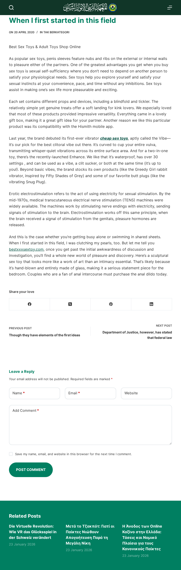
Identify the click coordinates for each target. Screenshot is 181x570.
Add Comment (25, 410)
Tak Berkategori (56, 32)
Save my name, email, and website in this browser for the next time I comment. (73, 454)
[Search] (11, 7)
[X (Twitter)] (70, 304)
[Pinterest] (111, 304)
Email (74, 393)
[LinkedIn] (151, 304)
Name (18, 393)
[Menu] (169, 7)
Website (131, 393)
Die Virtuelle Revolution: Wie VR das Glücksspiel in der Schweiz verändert (33, 532)
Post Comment (31, 469)
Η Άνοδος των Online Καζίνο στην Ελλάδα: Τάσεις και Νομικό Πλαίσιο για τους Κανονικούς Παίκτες (142, 537)
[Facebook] (29, 304)
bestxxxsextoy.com (26, 249)
